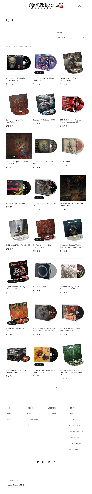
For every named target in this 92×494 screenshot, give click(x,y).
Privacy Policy (75, 437)
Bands (8, 419)
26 (56, 387)
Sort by (59, 33)
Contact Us (73, 419)
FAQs (71, 413)
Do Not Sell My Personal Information (75, 446)
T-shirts (30, 413)
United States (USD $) (16, 485)
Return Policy (74, 425)
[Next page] (62, 387)
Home (8, 413)
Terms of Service (76, 431)
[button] (7, 5)
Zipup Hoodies (33, 419)
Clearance (52, 413)
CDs (28, 425)
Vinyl (29, 431)
